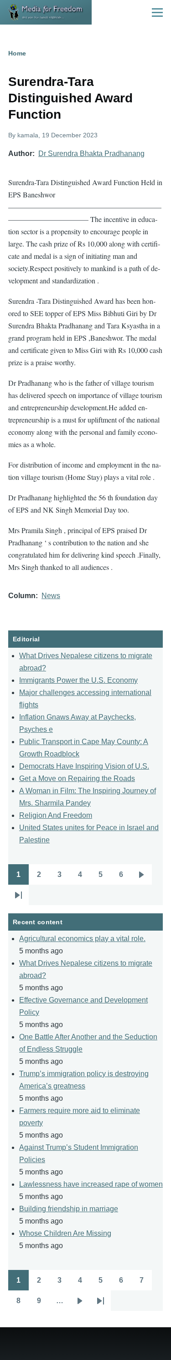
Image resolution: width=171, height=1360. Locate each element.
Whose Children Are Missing (65, 1233)
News (50, 595)
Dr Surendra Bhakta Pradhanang (91, 153)
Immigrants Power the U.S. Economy (78, 680)
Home (17, 53)
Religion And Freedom (55, 815)
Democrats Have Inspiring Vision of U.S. (84, 766)
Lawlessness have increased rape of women (91, 1184)
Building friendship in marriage (68, 1209)
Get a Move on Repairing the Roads (77, 778)
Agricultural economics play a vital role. (82, 938)
